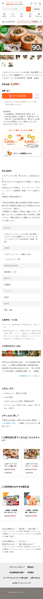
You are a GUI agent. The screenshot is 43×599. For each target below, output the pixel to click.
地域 (21, 16)
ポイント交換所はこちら (23, 153)
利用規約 (30, 572)
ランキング (13, 16)
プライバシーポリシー (17, 567)
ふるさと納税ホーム (8, 528)
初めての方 (39, 16)
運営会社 (30, 567)
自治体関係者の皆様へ (17, 572)
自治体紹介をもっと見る (28, 376)
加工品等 (21, 528)
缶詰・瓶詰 (32, 528)
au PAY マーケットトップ (21, 583)
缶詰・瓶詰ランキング (26, 544)
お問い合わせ (35, 578)
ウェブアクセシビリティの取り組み (15, 578)
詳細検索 (37, 9)
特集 (30, 16)
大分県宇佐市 (10, 22)
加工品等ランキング (8, 544)
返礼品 (4, 16)
